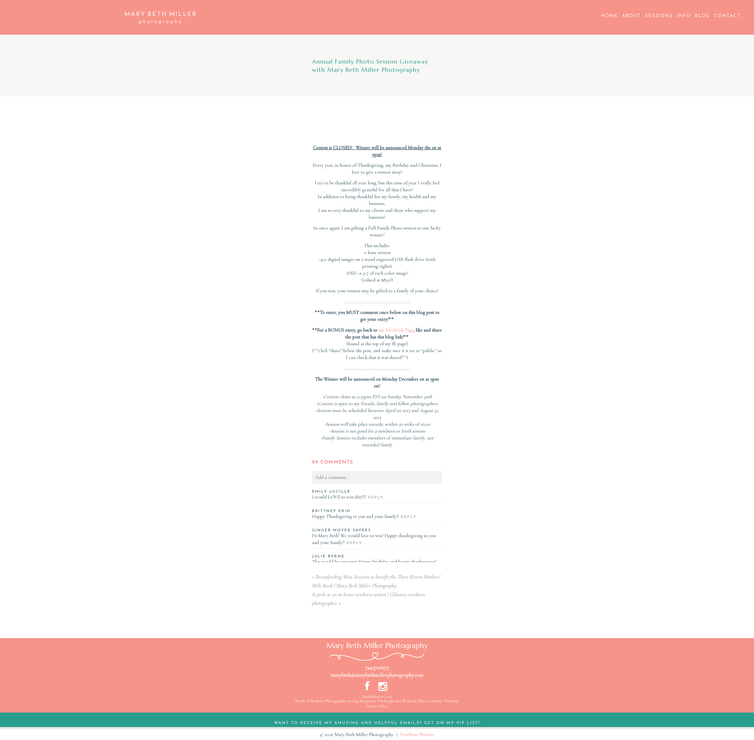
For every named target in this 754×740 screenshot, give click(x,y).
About (631, 16)
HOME (609, 16)
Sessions (659, 16)
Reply (376, 497)
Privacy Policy (377, 706)
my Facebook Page (396, 330)
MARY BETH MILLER (160, 14)
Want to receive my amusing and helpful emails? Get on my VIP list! (377, 723)
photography (161, 22)
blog (702, 16)
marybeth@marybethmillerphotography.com (377, 675)
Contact (727, 16)
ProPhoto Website (417, 734)
